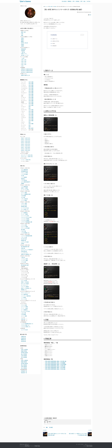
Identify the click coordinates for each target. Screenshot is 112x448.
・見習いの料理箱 (24, 349)
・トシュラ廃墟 (23, 200)
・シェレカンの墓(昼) (24, 218)
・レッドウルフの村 (24, 208)
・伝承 (21, 33)
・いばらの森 (23, 231)
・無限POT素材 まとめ (25, 75)
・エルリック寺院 (24, 172)
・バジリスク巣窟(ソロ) (25, 326)
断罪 (32, 128)
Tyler (90, 14)
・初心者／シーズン (24, 55)
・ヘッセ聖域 (23, 297)
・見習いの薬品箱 (24, 360)
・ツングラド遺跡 (24, 260)
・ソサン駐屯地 (23, 180)
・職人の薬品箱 (23, 364)
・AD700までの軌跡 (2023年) (26, 70)
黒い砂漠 (50, 427)
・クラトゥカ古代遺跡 (25, 228)
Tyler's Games (25, 1)
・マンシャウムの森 (24, 215)
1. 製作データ (54, 38)
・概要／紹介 (23, 32)
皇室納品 (77, 1)
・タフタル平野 (23, 205)
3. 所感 (53, 43)
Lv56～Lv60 (23, 61)
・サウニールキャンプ (25, 292)
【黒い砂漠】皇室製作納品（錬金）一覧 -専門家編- (55, 364)
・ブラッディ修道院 (24, 286)
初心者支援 (64, 1)
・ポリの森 (22, 197)
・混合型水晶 (23, 341)
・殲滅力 (22, 39)
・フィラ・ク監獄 (24, 214)
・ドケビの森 (23, 262)
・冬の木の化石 (23, 238)
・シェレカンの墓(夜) (24, 220)
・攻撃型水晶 (23, 336)
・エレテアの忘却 (24, 329)
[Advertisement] (67, 59)
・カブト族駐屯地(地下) (25, 181)
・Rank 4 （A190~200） (25, 142)
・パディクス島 (23, 237)
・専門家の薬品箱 (24, 363)
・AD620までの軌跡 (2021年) (26, 69)
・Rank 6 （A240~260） (25, 145)
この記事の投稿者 (48, 418)
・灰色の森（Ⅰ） (24, 319)
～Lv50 (22, 58)
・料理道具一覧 (23, 371)
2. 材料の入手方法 (55, 41)
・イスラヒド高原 (24, 258)
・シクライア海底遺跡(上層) (26, 221)
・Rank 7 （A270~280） (25, 147)
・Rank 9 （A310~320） (25, 150)
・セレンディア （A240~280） (26, 155)
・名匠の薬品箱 (23, 366)
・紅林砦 (22, 243)
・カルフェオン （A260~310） (26, 156)
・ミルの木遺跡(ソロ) (24, 232)
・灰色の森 (22, 248)
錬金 (84, 1)
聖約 (30, 128)
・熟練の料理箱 (23, 351)
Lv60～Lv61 (23, 62)
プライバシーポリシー (24, 444)
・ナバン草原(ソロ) (24, 209)
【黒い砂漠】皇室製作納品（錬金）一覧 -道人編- (55, 368)
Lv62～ (22, 66)
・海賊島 (22, 183)
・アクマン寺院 (23, 225)
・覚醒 (21, 35)
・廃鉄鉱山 (22, 178)
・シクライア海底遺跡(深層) (26, 235)
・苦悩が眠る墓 (23, 251)
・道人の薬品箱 (23, 368)
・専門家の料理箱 (24, 352)
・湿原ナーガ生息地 (24, 282)
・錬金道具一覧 (23, 372)
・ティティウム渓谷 (24, 189)
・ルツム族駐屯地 (24, 294)
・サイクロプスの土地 (25, 311)
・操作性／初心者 (24, 42)
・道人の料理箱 (23, 357)
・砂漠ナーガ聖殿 (24, 188)
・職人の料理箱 (23, 354)
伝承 (30, 82)
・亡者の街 (22, 257)
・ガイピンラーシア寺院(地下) (26, 249)
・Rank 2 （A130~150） (25, 139)
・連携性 (22, 45)
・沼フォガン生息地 (24, 283)
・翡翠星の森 (23, 240)
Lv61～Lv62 (23, 64)
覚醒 (32, 82)
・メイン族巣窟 (23, 177)
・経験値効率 (23, 49)
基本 (30, 106)
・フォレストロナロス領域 (25, 217)
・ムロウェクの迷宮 (24, 242)
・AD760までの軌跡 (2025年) (26, 72)
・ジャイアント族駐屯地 (25, 295)
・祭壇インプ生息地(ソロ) (25, 288)
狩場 (73, 1)
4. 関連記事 (54, 45)
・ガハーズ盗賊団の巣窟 (25, 194)
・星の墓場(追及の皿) (24, 246)
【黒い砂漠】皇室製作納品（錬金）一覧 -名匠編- (55, 367)
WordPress (27, 445)
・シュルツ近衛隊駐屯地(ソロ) (26, 323)
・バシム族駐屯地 (24, 186)
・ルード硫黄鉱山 (24, 212)
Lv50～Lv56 (23, 59)
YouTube (88, 1)
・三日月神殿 (23, 195)
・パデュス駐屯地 (24, 198)
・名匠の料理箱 (23, 355)
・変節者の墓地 (23, 206)
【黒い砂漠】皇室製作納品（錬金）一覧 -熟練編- (55, 362)
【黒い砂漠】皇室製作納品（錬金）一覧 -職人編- (55, 365)
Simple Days (37, 445)
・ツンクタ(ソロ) (23, 252)
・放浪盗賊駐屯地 (24, 171)
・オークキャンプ (24, 285)
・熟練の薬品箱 (23, 361)
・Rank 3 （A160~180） (25, 141)
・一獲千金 (22, 52)
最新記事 (55, 418)
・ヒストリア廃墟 (24, 226)
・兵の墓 (22, 175)
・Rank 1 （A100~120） (25, 138)
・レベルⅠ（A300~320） (25, 159)
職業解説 (69, 1)
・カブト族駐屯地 (24, 169)
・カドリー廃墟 (23, 192)
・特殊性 (22, 44)
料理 (81, 1)
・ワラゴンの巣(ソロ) (24, 325)
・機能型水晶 (23, 339)
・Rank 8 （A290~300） (25, 148)
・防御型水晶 (23, 338)
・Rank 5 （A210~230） (25, 144)
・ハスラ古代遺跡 (24, 174)
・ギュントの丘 (23, 299)
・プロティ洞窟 (23, 203)
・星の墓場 (22, 229)
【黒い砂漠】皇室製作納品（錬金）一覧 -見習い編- (55, 361)
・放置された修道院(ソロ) (25, 254)
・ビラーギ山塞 (23, 280)
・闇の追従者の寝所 (24, 265)
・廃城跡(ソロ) (23, 289)
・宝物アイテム (23, 53)
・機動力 (22, 41)
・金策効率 (22, 50)
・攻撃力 (22, 38)
